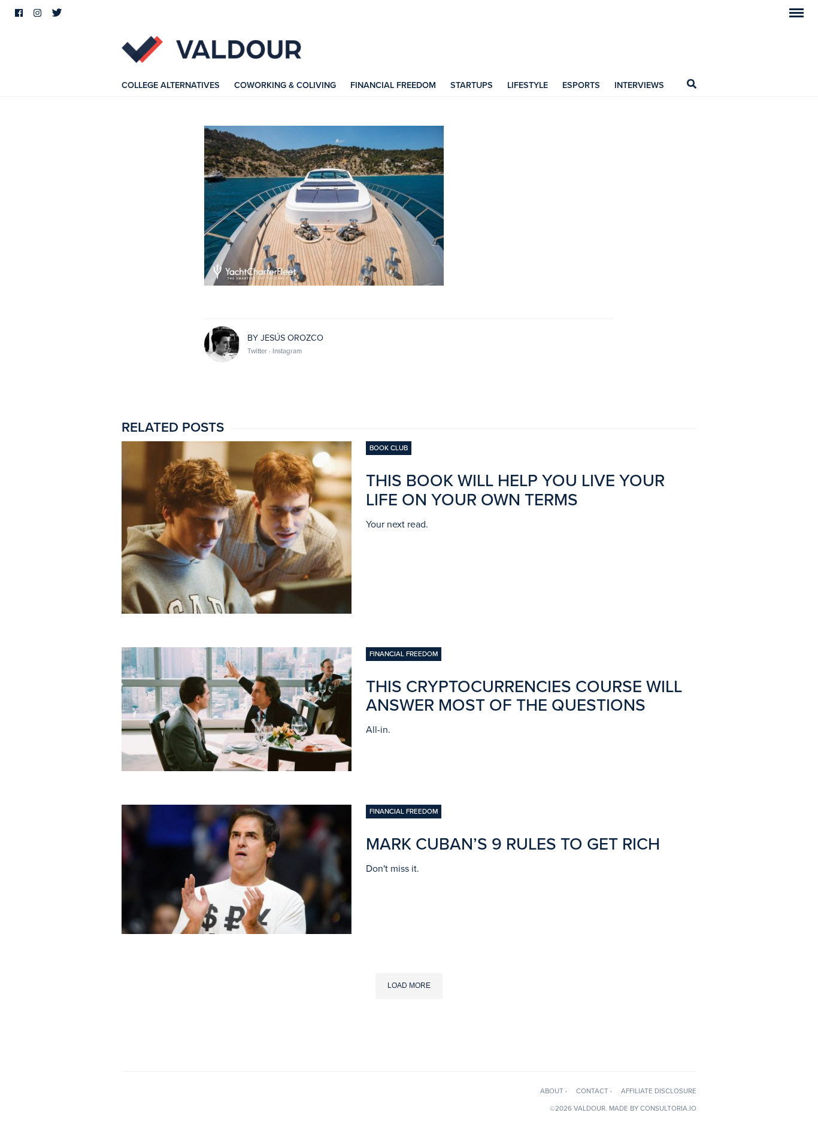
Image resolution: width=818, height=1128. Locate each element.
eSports (581, 85)
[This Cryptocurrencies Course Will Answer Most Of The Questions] (237, 767)
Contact (592, 1091)
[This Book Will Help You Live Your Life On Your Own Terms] (237, 610)
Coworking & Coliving (285, 85)
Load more (409, 985)
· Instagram (285, 351)
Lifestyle (527, 85)
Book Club (388, 448)
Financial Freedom (393, 85)
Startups (471, 85)
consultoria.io (668, 1108)
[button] (796, 13)
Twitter (258, 351)
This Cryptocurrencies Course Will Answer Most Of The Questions (524, 696)
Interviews (639, 85)
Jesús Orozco (291, 338)
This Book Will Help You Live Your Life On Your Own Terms (515, 490)
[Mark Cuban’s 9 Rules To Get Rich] (237, 930)
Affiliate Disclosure (658, 1091)
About (551, 1091)
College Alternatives (171, 85)
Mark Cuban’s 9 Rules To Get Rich (513, 844)
